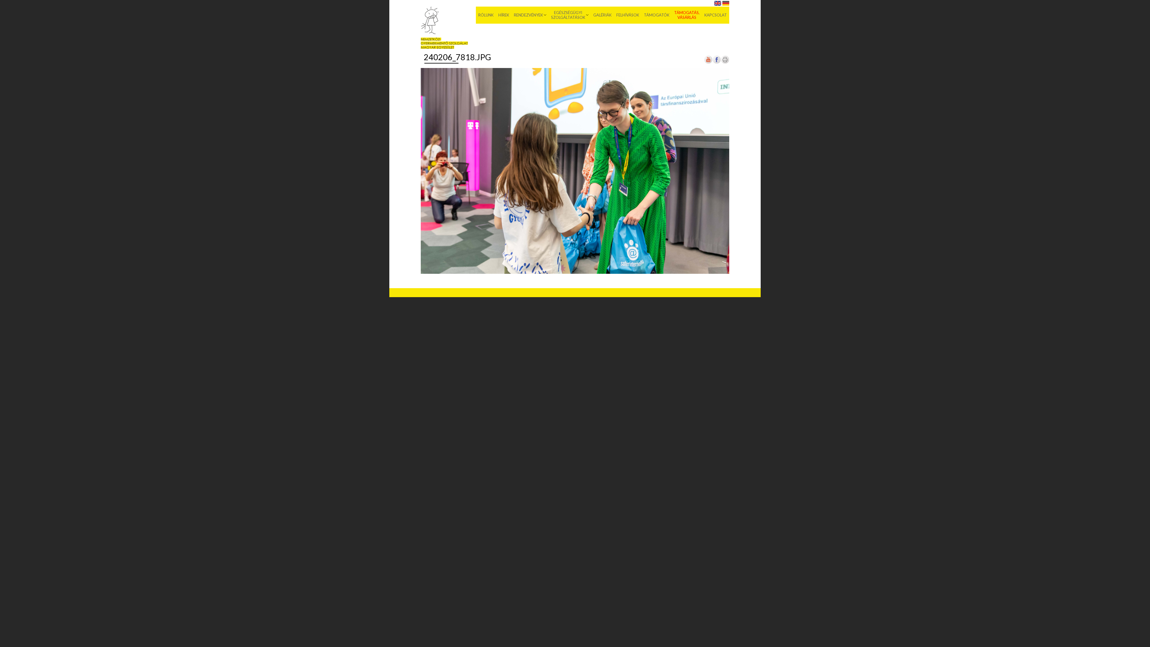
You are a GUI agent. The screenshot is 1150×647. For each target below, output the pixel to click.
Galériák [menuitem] (602, 15)
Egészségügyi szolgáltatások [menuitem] (568, 15)
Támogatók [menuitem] (656, 15)
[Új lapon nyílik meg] (716, 63)
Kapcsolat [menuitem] (715, 15)
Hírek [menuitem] (503, 15)
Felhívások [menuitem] (627, 15)
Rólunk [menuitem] (486, 15)
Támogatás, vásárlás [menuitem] (687, 15)
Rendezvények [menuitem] (528, 15)
